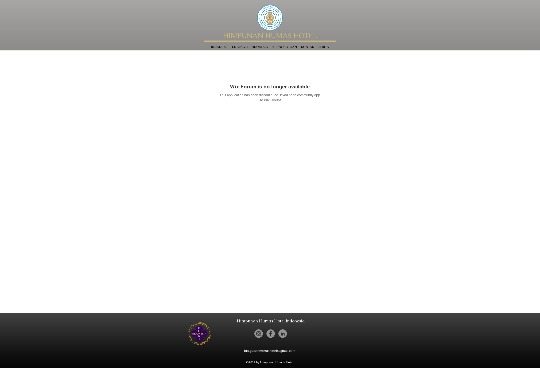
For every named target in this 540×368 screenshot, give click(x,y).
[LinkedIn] (282, 333)
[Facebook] (270, 333)
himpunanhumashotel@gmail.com (270, 351)
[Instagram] (258, 333)
